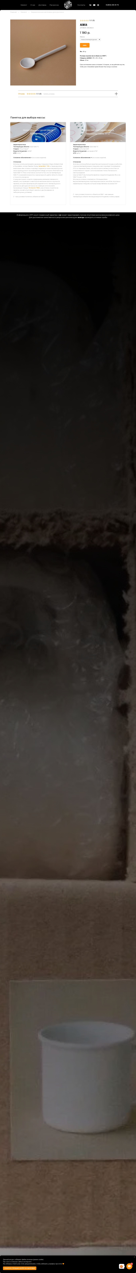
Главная (13, 12)
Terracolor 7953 (34, 188)
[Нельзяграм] (98, 5)
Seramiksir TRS (44, 166)
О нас (32, 5)
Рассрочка (54, 5)
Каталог (24, 5)
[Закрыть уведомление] (135, 1257)
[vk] (90, 5)
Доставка (42, 5)
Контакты (81, 5)
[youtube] (94, 5)
